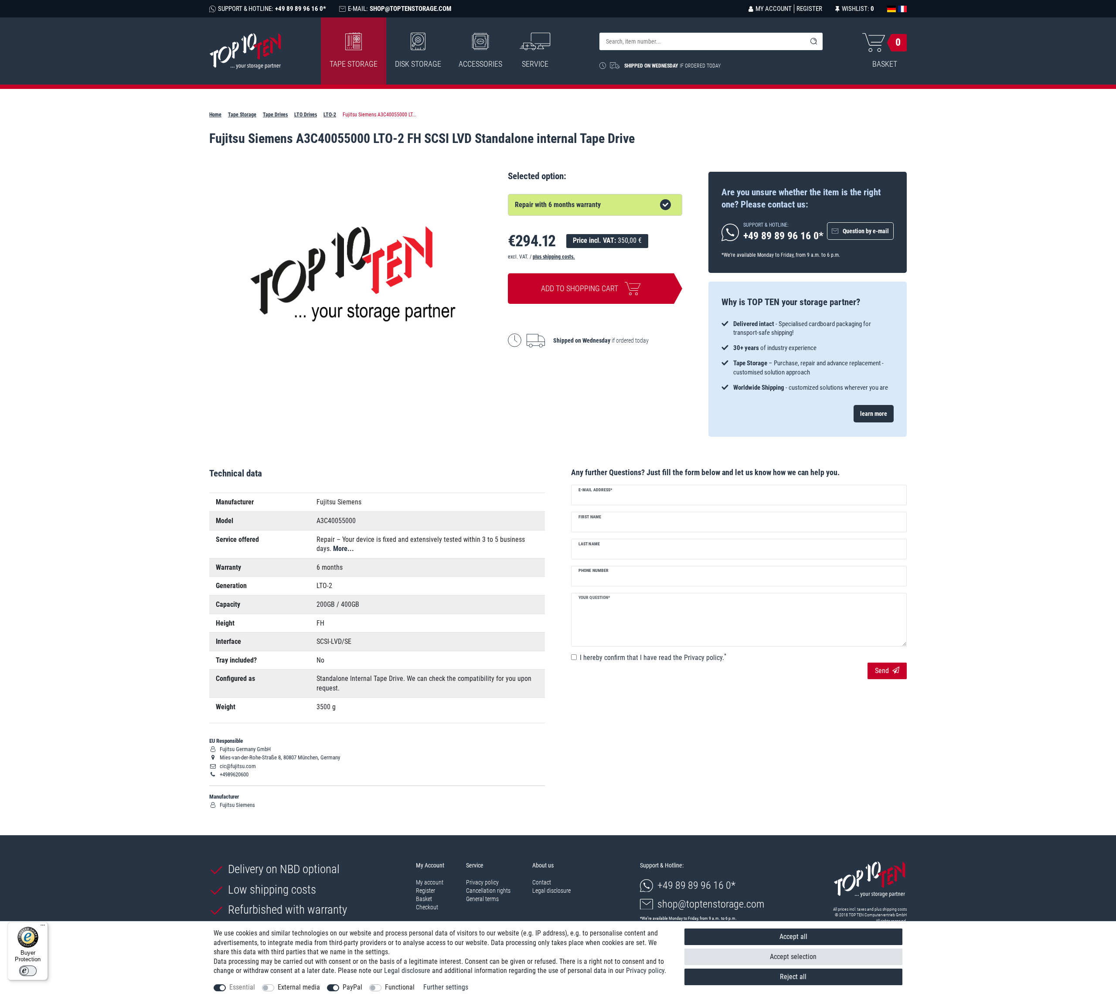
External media (299, 987)
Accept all (793, 936)
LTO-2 (329, 115)
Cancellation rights (488, 890)
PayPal (352, 987)
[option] (807, 356)
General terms (482, 898)
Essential (242, 987)
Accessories (480, 63)
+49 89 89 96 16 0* (696, 885)
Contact (541, 882)
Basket (424, 898)
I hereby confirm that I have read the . (653, 657)
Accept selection (793, 956)
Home (215, 115)
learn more (873, 413)
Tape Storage (354, 63)
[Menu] (42, 927)
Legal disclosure (551, 890)
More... (343, 548)
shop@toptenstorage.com (710, 904)
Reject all (793, 977)
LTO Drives (305, 115)
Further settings (445, 987)
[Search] (814, 41)
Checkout (427, 907)
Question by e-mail (866, 231)
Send (882, 671)
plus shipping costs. (554, 257)
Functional (400, 987)
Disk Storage (418, 63)
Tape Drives (275, 115)
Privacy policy (482, 882)
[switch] (28, 971)
